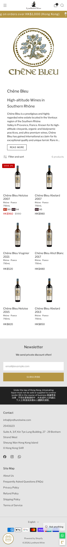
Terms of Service (13, 505)
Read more (17, 147)
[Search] (62, 5)
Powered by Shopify (33, 538)
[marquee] (33, 14)
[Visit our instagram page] (12, 456)
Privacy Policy (11, 487)
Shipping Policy (11, 499)
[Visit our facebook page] (4, 456)
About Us (8, 475)
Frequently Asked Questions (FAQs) (23, 481)
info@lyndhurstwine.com (17, 420)
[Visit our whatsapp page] (19, 456)
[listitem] (33, 395)
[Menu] (5, 5)
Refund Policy (11, 493)
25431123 (9, 425)
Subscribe (33, 377)
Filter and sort (16, 156)
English (31, 522)
